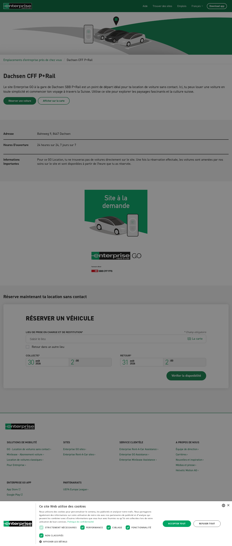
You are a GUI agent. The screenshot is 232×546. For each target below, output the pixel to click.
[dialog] (116, 523)
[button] (98, 541)
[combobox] (223, 505)
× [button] (228, 505)
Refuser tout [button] (207, 523)
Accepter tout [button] (176, 523)
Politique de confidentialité (80, 521)
